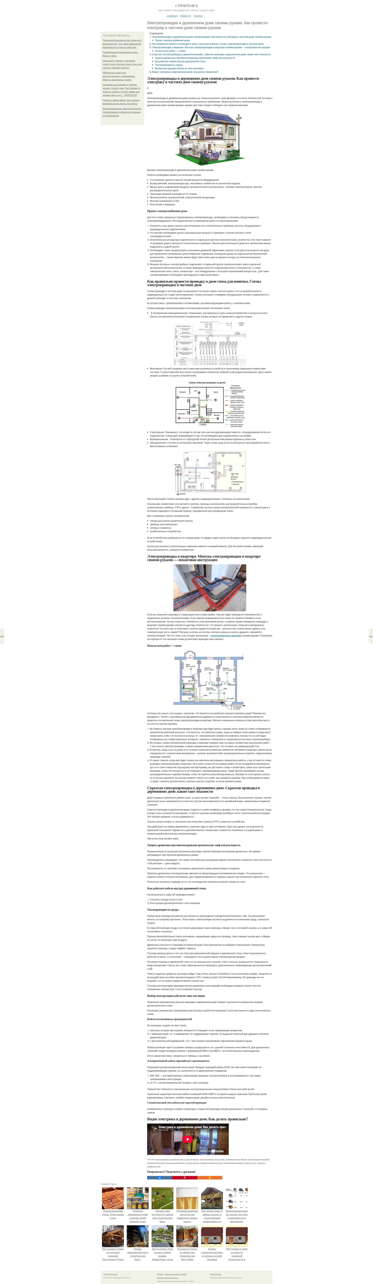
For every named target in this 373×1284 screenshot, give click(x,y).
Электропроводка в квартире (236, 1159)
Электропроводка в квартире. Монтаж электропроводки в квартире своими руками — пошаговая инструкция (211, 47)
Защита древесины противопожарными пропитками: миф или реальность (195, 57)
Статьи (197, 15)
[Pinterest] (184, 1177)
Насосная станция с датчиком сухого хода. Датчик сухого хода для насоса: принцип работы (122, 64)
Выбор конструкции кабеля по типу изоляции (179, 68)
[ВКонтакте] (159, 1177)
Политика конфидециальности (167, 1278)
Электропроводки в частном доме (212, 1159)
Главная (172, 15)
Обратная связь (215, 1274)
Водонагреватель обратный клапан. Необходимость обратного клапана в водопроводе (122, 112)
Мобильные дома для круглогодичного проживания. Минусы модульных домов (119, 76)
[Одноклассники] (209, 1177)
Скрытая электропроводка (175, 1163)
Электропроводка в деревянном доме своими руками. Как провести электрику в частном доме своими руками (211, 36)
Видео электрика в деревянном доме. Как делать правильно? (185, 71)
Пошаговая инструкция (155, 1163)
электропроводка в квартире (226, 635)
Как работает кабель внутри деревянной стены (180, 61)
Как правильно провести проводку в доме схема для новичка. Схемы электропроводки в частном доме (208, 43)
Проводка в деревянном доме (211, 1163)
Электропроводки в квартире (258, 1159)
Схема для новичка (191, 1159)
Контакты (160, 1274)
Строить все (186, 5)
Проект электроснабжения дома (172, 40)
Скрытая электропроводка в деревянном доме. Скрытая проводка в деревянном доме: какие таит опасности (211, 54)
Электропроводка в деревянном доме (169, 1159)
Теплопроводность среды (169, 64)
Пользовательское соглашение (176, 1274)
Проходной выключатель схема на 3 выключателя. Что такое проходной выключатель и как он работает (122, 44)
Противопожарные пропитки (233, 1163)
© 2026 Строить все (110, 1274)
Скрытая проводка (192, 1163)
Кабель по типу (250, 1163)
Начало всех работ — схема (170, 50)
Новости (185, 15)
